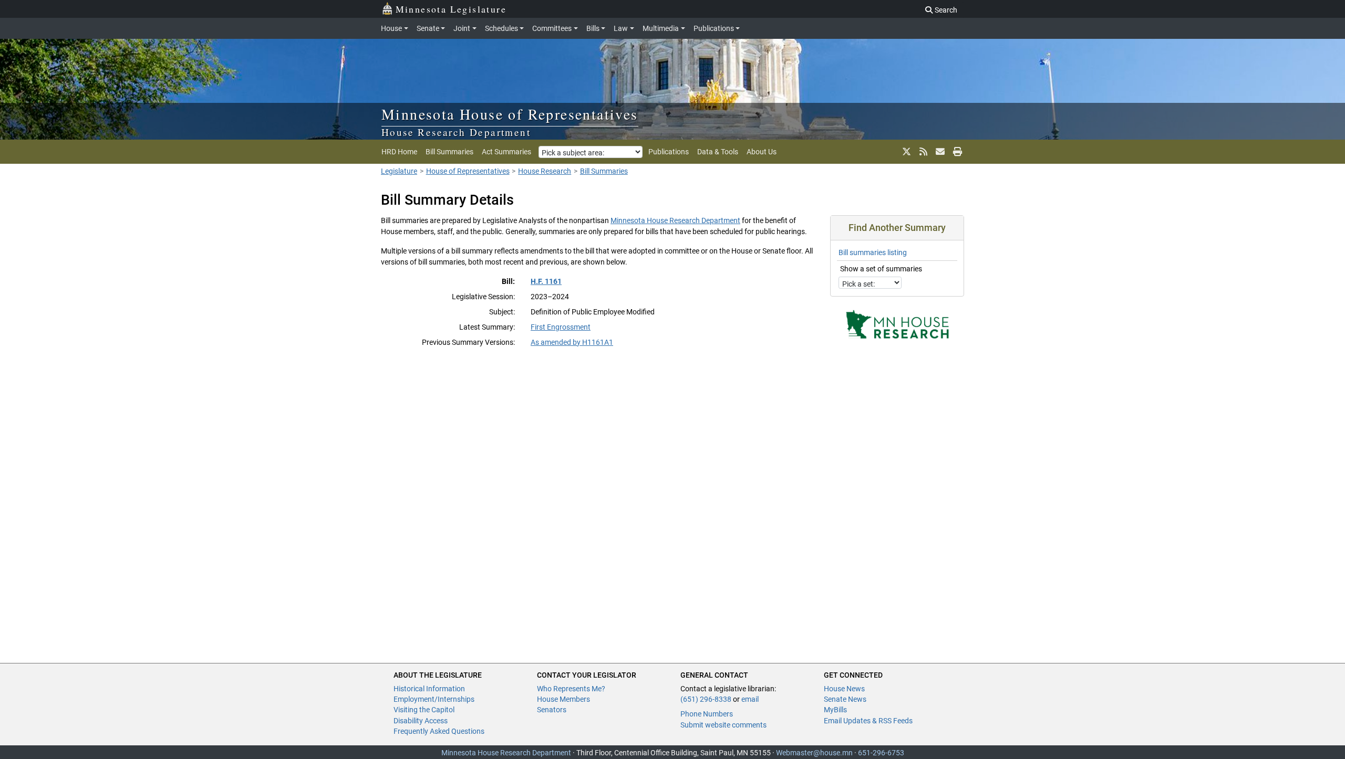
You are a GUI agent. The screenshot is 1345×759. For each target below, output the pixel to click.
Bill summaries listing (873, 252)
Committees (552, 28)
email (750, 699)
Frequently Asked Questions (439, 731)
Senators (551, 709)
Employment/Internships (434, 699)
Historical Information (429, 688)
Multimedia (661, 28)
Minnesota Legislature (451, 9)
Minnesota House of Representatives (509, 114)
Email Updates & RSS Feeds (868, 720)
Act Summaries (506, 151)
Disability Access (421, 720)
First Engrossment (561, 327)
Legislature (399, 171)
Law (621, 28)
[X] (906, 152)
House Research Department (456, 132)
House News (844, 688)
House (391, 28)
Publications (714, 28)
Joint (461, 28)
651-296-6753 (881, 753)
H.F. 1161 (546, 281)
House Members (563, 699)
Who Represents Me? (571, 688)
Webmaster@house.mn (814, 753)
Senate (428, 28)
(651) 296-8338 (705, 699)
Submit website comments (723, 725)
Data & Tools (717, 151)
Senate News (845, 699)
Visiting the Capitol (424, 709)
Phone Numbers (706, 714)
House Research (544, 171)
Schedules (501, 28)
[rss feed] (923, 152)
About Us (762, 151)
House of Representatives (468, 171)
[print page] (956, 152)
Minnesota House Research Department (675, 220)
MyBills (835, 709)
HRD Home (399, 151)
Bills (592, 28)
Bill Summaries (449, 151)
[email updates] (940, 152)
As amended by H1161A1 (572, 342)
